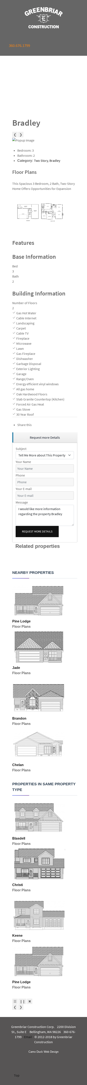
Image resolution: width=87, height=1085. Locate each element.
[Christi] (38, 864)
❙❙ (22, 1001)
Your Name (23, 462)
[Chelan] (38, 744)
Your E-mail (24, 489)
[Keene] (38, 914)
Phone (20, 475)
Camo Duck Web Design (43, 1051)
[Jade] (38, 647)
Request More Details (37, 531)
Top (16, 1075)
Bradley (54, 160)
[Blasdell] (38, 817)
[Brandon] (38, 697)
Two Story (41, 160)
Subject (21, 449)
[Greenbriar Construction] (43, 17)
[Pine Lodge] (38, 600)
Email (28, 1037)
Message (22, 502)
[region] (44, 437)
